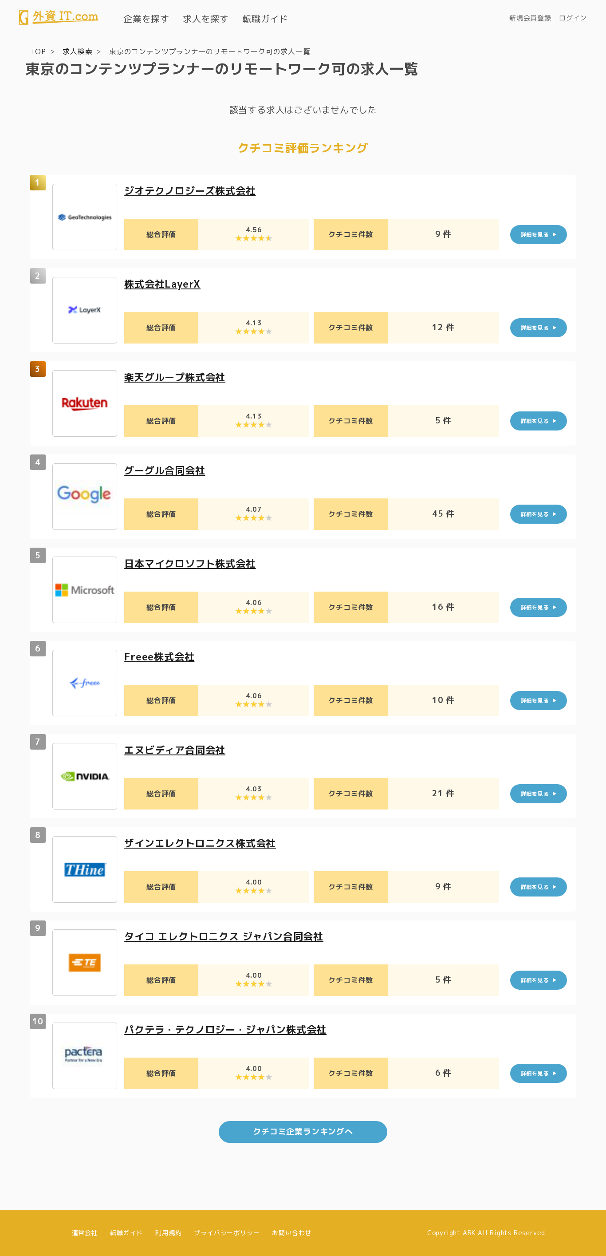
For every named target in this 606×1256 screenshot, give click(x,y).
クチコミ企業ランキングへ (303, 1131)
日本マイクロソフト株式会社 (190, 563)
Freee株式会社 (159, 657)
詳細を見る (535, 234)
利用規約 (168, 1232)
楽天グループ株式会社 (174, 377)
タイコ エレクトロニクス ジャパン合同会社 (223, 936)
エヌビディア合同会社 (174, 750)
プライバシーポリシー (227, 1232)
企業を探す (146, 18)
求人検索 (77, 51)
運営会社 (84, 1232)
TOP (38, 51)
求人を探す (206, 18)
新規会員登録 (530, 18)
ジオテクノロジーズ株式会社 (190, 190)
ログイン (573, 18)
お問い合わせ (291, 1232)
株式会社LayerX (162, 284)
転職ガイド (265, 18)
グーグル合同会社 (164, 470)
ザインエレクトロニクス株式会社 (200, 843)
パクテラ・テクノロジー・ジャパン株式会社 (225, 1029)
